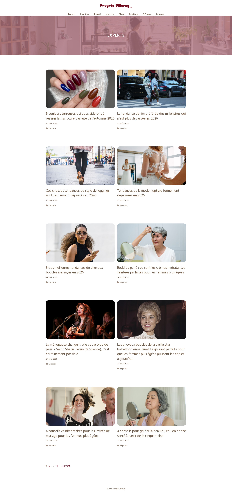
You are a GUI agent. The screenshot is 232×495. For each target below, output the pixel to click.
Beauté (97, 14)
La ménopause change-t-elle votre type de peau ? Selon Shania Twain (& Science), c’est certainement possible (77, 349)
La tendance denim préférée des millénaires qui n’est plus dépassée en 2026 (151, 116)
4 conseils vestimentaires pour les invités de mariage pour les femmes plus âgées (78, 433)
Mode (121, 14)
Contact (160, 14)
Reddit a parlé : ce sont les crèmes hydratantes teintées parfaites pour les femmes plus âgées (151, 270)
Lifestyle (110, 14)
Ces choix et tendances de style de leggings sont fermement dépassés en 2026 (77, 193)
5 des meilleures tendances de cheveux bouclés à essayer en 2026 (74, 270)
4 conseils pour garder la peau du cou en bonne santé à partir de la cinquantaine (151, 433)
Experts (72, 14)
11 (56, 465)
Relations (133, 14)
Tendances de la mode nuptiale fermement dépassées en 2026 (148, 193)
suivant (65, 465)
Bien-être (84, 14)
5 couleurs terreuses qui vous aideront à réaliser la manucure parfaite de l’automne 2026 (80, 116)
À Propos (147, 14)
